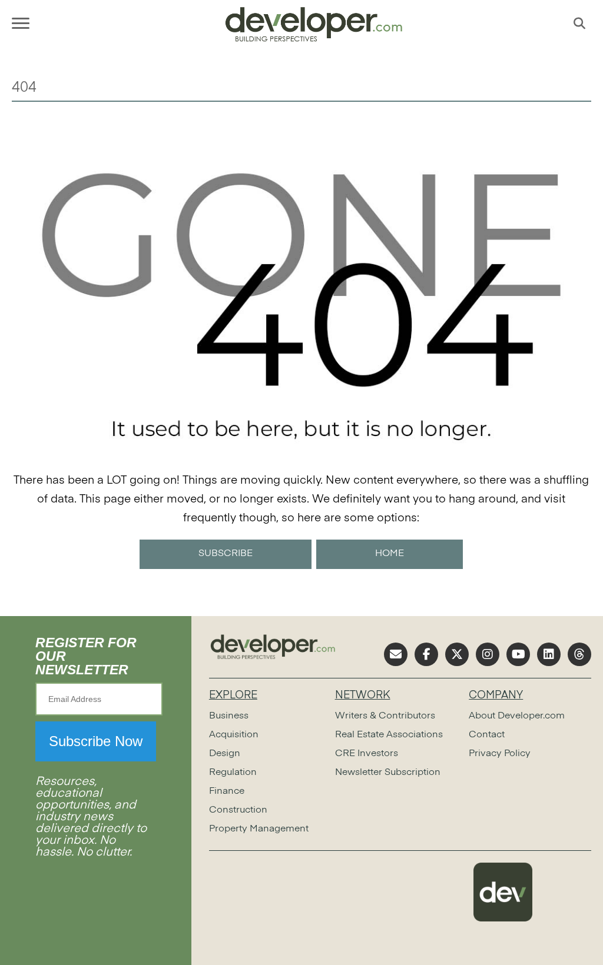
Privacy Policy (500, 753)
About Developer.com (517, 716)
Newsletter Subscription (387, 772)
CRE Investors (366, 753)
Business (229, 716)
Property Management (259, 829)
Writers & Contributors (385, 716)
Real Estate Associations (389, 735)
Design (224, 753)
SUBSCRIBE (225, 553)
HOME (389, 553)
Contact (487, 735)
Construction (238, 810)
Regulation (233, 772)
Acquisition (234, 735)
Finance (226, 791)
